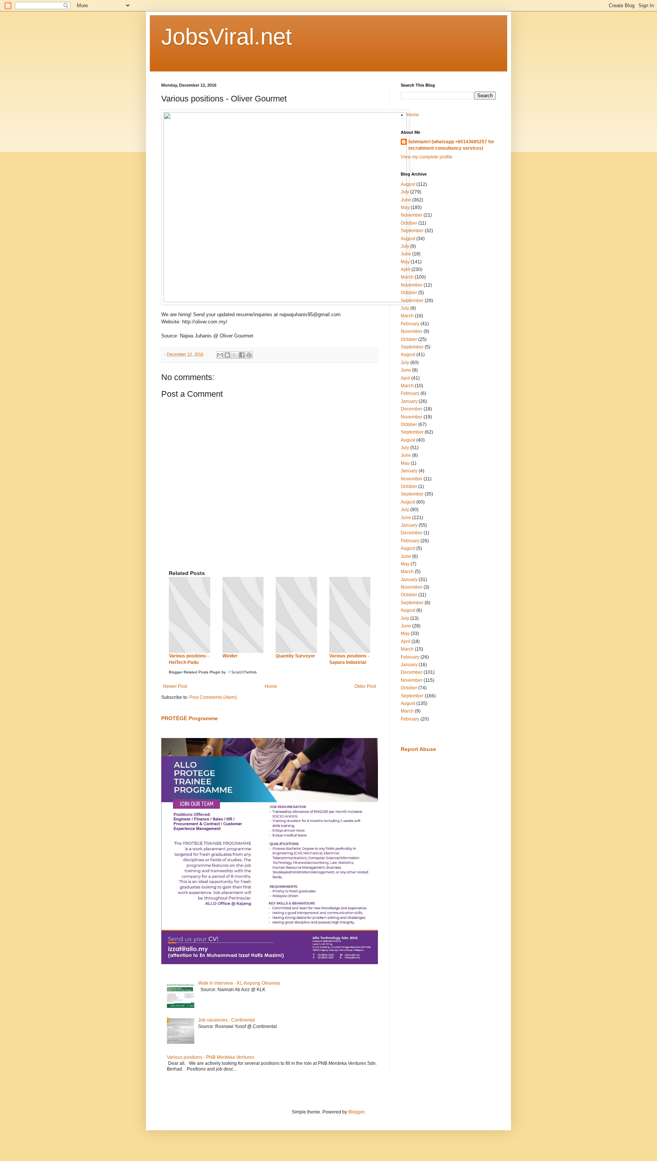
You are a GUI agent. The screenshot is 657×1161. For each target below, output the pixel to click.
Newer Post (175, 686)
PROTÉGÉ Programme (189, 718)
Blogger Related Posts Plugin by (198, 672)
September (412, 230)
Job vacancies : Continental (226, 1020)
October (409, 223)
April (405, 269)
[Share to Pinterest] (249, 355)
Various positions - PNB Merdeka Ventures (210, 1057)
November (411, 215)
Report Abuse (418, 749)
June (406, 200)
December (411, 409)
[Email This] (220, 355)
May (405, 207)
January (409, 401)
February (410, 323)
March (407, 277)
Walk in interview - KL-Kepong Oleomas (239, 983)
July (405, 192)
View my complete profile (426, 157)
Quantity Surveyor (295, 656)
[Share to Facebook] (242, 355)
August (408, 184)
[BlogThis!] (227, 355)
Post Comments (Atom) (213, 697)
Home (271, 686)
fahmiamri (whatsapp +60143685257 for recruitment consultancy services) (451, 145)
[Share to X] (234, 355)
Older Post (365, 686)
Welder (230, 656)
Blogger (356, 1112)
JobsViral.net (226, 36)
